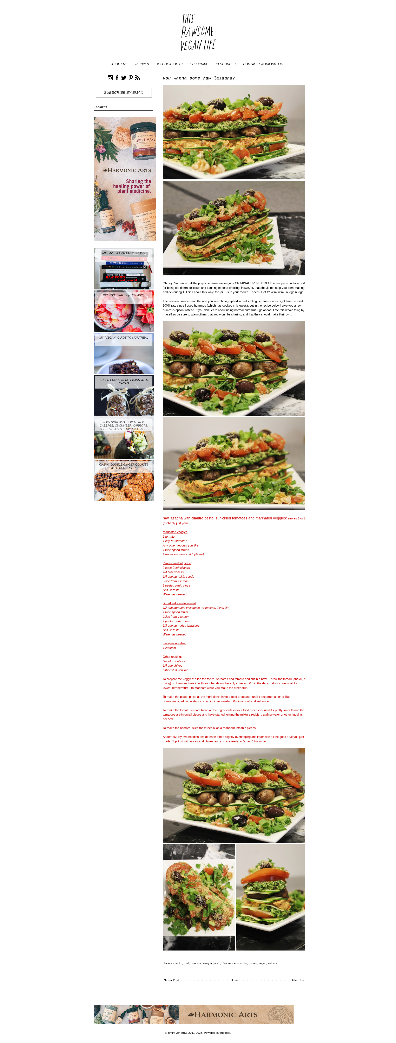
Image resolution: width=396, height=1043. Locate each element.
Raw (224, 963)
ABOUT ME (119, 64)
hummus (196, 963)
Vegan (262, 963)
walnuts (272, 963)
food (186, 963)
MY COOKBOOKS (170, 64)
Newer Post (171, 980)
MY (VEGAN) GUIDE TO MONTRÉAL (123, 337)
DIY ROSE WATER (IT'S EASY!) (124, 295)
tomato (253, 963)
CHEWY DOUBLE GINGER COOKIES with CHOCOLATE (123, 466)
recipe (232, 963)
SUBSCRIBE (199, 64)
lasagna (207, 963)
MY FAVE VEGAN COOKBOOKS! (123, 253)
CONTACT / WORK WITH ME (263, 64)
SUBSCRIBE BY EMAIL (124, 92)
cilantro (177, 963)
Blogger (225, 1032)
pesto (216, 963)
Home (235, 980)
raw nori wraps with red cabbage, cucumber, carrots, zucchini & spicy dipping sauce (123, 426)
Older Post (297, 980)
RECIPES (142, 64)
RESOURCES (226, 64)
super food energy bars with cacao (124, 381)
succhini (242, 963)
